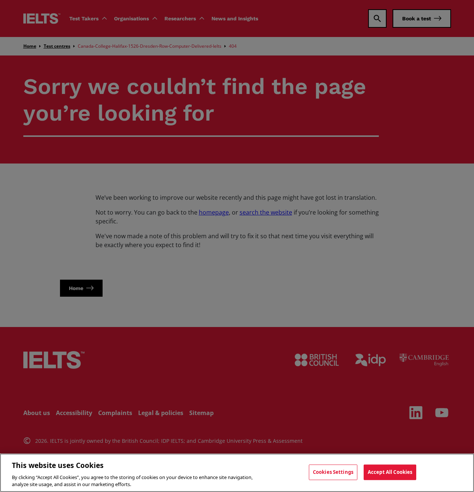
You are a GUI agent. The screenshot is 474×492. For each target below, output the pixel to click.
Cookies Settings (333, 472)
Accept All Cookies (390, 472)
